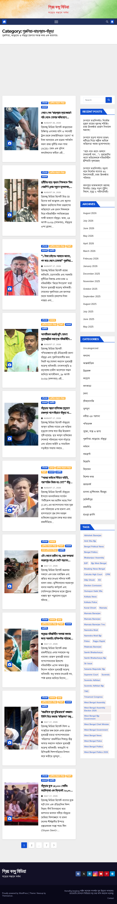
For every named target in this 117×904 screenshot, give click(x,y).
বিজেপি (69, 246)
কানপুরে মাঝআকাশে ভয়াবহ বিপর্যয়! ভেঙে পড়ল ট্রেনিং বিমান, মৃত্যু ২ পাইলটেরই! (96, 188)
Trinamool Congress (93, 696)
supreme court (91, 674)
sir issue (88, 663)
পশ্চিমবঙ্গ (45, 103)
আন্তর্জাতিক (88, 363)
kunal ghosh (90, 607)
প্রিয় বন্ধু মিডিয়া (58, 7)
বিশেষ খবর (88, 477)
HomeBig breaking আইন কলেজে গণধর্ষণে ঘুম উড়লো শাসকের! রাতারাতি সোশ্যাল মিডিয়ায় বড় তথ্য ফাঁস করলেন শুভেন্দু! (89, 892)
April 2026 (88, 243)
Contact (110, 898)
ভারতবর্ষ (44, 107)
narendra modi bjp (92, 635)
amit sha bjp (90, 540)
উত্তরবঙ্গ (87, 371)
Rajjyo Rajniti (99, 641)
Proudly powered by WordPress (15, 893)
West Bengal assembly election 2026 (94, 709)
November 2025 (91, 281)
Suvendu (106, 674)
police (87, 641)
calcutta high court (93, 574)
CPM (108, 574)
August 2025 (89, 304)
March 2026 (89, 251)
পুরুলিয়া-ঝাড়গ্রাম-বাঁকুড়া (57, 103)
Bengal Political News (94, 546)
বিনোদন (87, 469)
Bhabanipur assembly (94, 557)
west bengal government (96, 729)
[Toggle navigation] (56, 21)
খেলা (85, 393)
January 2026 (90, 266)
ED (99, 579)
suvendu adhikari (92, 680)
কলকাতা (52, 320)
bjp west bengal (98, 563)
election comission (92, 585)
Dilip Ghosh (89, 579)
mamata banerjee (92, 618)
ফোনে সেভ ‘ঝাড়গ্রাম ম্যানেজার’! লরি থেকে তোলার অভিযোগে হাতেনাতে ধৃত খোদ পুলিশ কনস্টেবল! (57, 117)
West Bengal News (92, 735)
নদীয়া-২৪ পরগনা (91, 416)
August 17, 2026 (52, 266)
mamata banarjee (92, 613)
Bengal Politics (90, 552)
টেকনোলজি (88, 401)
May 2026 (88, 236)
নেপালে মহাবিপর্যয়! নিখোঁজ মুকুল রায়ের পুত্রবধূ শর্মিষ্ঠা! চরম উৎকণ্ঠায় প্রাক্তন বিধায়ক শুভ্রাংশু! (97, 125)
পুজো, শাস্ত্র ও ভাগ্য (92, 431)
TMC (86, 691)
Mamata (103, 607)
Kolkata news (90, 596)
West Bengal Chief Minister (96, 724)
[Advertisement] (58, 66)
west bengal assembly (94, 702)
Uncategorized (90, 348)
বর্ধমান (86, 446)
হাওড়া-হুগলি (89, 514)
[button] (107, 21)
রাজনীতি (52, 250)
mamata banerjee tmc (94, 624)
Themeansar (7, 895)
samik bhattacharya (93, 652)
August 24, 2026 (52, 192)
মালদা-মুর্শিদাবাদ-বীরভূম (49, 550)
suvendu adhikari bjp (94, 685)
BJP (86, 563)
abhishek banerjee (92, 535)
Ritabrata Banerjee (92, 646)
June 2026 (88, 228)
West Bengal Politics (93, 746)
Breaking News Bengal (94, 568)
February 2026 (91, 258)
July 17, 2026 (51, 566)
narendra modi (91, 629)
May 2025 (88, 326)
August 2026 (89, 213)
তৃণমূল (52, 468)
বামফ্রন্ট (87, 454)
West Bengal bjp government (91, 717)
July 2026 (88, 220)
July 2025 (88, 311)
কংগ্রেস (86, 378)
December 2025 (91, 273)
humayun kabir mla (93, 590)
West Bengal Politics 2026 (96, 752)
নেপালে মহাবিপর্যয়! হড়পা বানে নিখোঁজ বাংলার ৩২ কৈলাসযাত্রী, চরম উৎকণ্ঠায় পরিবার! (95, 173)
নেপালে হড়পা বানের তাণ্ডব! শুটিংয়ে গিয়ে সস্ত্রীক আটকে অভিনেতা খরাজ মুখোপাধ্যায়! (96, 141)
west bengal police (93, 740)
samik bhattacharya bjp (95, 657)
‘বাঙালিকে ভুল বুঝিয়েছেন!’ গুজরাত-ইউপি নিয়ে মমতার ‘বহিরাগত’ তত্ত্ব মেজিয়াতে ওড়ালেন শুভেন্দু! (57, 716)
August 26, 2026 (52, 122)
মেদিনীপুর (88, 499)
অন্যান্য (86, 355)
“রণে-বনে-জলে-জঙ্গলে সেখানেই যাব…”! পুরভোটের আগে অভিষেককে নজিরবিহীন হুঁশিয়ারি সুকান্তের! (97, 156)
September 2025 (92, 296)
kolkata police (90, 602)
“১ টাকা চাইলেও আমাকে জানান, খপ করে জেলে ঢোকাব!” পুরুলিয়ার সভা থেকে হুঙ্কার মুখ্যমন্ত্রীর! (56, 260)
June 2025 (88, 319)
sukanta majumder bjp (94, 668)
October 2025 (90, 289)
